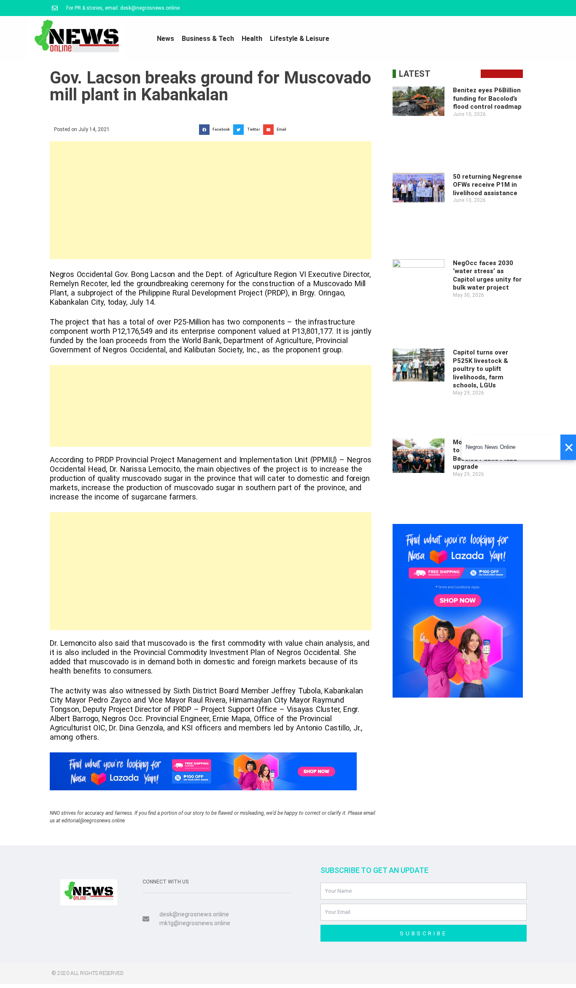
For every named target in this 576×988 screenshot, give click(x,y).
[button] (216, 129)
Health (252, 39)
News (165, 39)
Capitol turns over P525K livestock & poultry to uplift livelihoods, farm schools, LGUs (480, 369)
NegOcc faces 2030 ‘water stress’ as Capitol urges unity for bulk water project (487, 275)
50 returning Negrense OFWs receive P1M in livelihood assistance (487, 185)
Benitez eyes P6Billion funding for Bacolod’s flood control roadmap (487, 98)
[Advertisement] (210, 200)
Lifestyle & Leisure (299, 39)
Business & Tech (208, 39)
